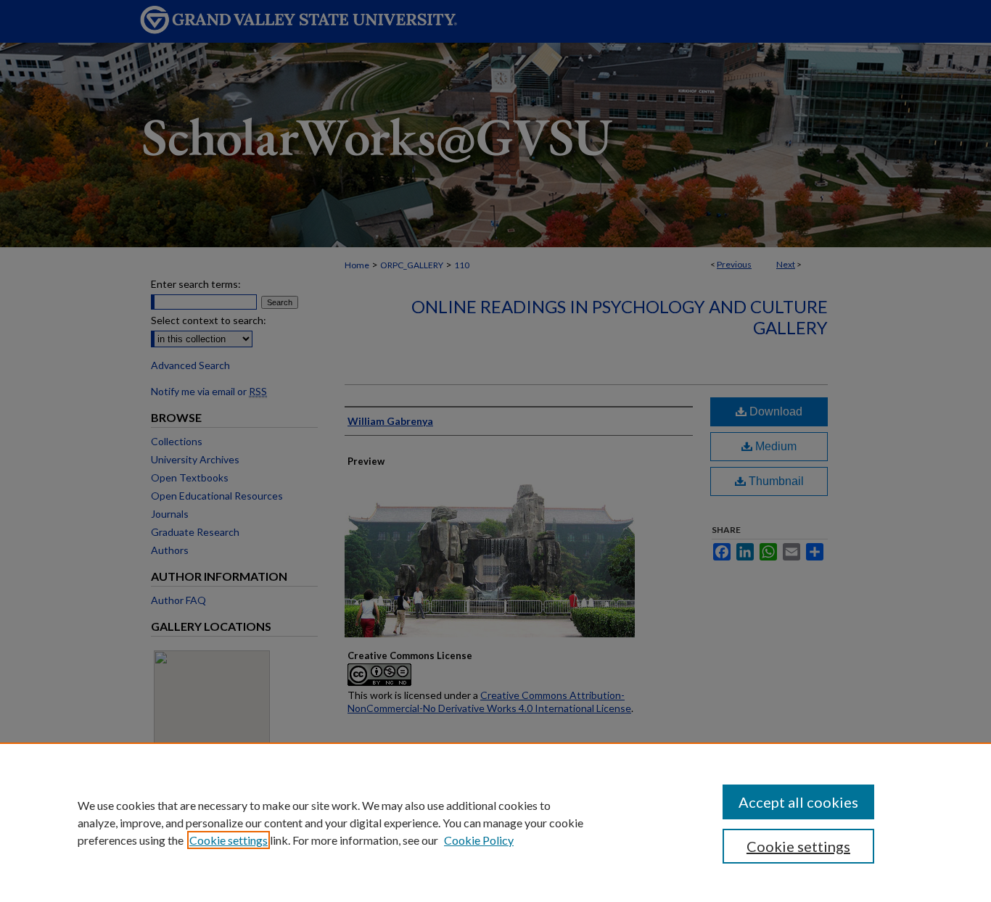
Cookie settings (228, 840)
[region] (495, 822)
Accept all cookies (798, 802)
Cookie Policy (479, 840)
